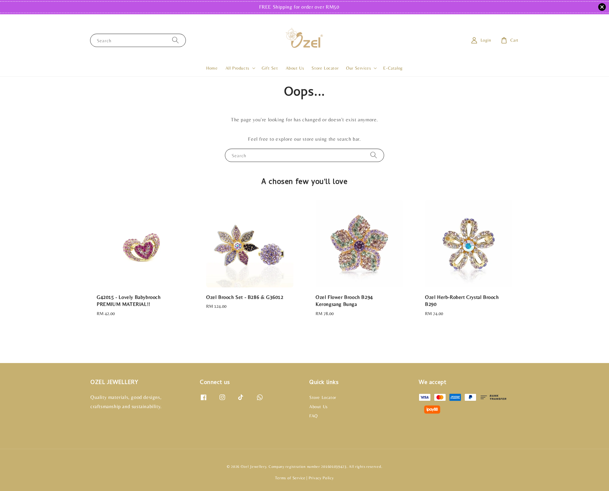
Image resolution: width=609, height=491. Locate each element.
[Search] (175, 40)
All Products (237, 68)
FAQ (313, 415)
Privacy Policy (321, 477)
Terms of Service (290, 477)
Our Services (358, 68)
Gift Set (270, 68)
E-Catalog (393, 68)
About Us (295, 68)
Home (212, 68)
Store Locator (324, 68)
